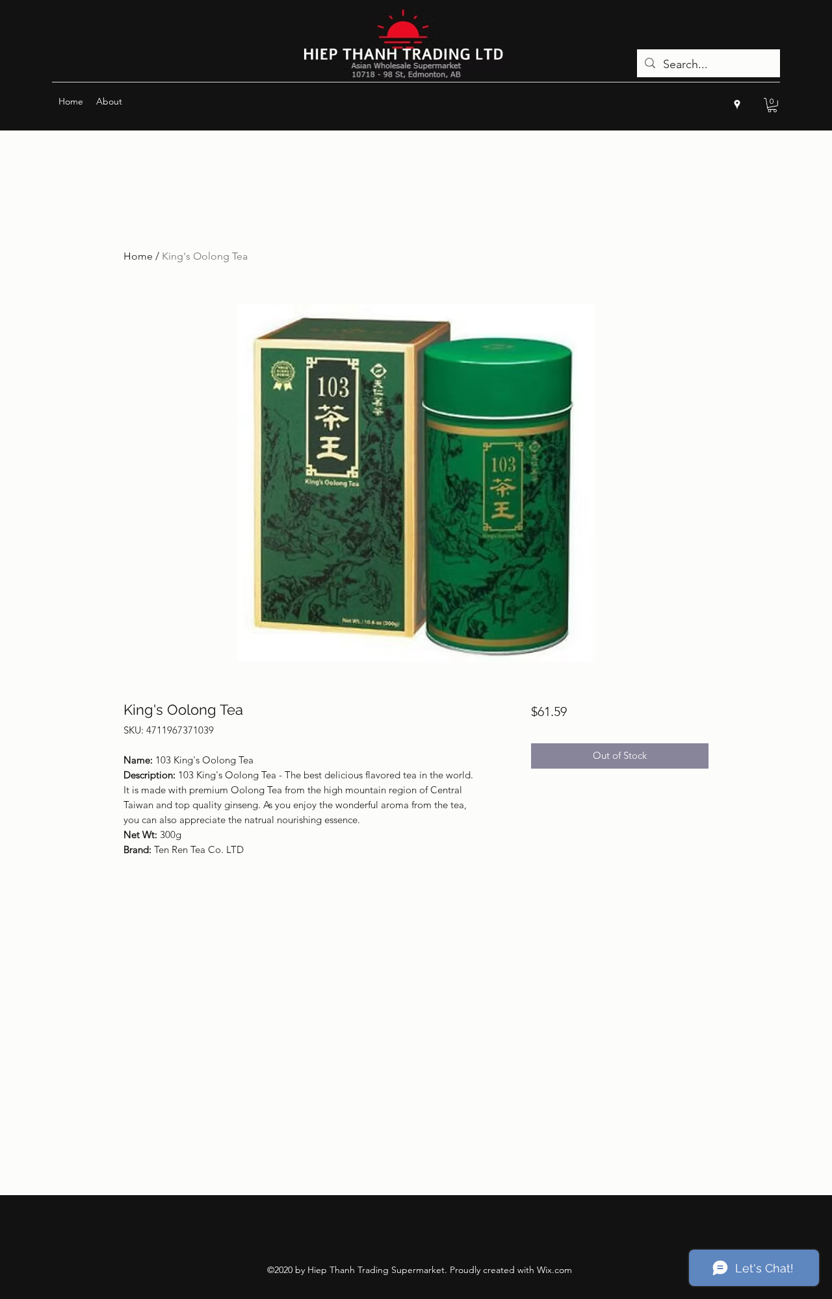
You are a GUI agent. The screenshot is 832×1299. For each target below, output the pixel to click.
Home (138, 256)
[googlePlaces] (737, 104)
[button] (772, 105)
